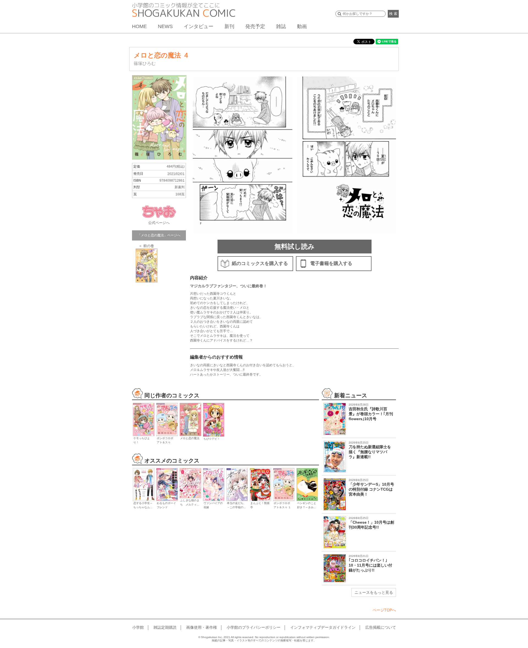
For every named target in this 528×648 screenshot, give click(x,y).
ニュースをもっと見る (373, 592)
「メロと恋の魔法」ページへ (159, 235)
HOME (139, 26)
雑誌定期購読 (165, 627)
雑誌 (281, 26)
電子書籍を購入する (331, 263)
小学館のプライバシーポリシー (253, 627)
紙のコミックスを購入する (260, 263)
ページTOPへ (384, 610)
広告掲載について (380, 627)
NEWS (165, 26)
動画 (302, 26)
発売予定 (255, 26)
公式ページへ (159, 223)
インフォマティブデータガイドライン (323, 627)
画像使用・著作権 (201, 627)
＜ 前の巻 (146, 246)
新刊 (229, 26)
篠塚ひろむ (145, 63)
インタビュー (198, 26)
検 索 (393, 14)
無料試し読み (294, 246)
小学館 (138, 627)
